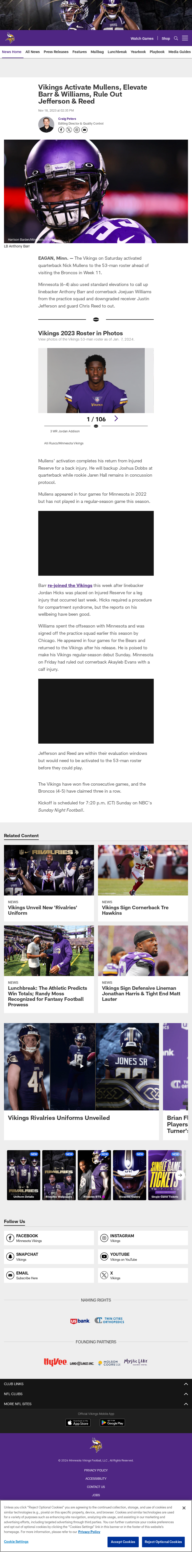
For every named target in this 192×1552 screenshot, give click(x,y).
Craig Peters (67, 118)
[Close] (184, 1507)
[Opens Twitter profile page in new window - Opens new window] (69, 130)
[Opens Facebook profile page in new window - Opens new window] (61, 130)
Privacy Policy (96, 1470)
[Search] (176, 38)
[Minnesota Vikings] (96, 1445)
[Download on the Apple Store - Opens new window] (78, 1423)
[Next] (116, 418)
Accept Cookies (123, 1542)
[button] (96, 543)
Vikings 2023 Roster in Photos (80, 333)
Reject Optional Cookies (163, 1542)
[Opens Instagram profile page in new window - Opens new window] (77, 130)
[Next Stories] (180, 1175)
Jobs (96, 1495)
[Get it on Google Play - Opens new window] (112, 1425)
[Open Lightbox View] (96, 399)
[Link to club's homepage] (10, 36)
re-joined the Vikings (70, 585)
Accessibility (96, 1478)
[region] (96, 1526)
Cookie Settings (16, 1541)
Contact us (96, 1486)
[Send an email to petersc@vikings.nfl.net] (85, 130)
